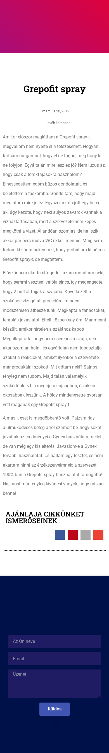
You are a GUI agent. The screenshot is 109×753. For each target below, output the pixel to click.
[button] (73, 12)
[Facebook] (54, 742)
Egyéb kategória (58, 123)
